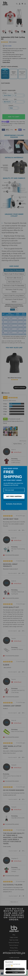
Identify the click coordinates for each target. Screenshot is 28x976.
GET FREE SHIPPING (14, 496)
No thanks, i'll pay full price (14, 503)
